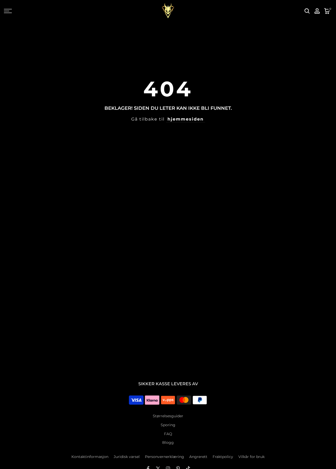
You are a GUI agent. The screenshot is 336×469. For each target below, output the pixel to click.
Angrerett (198, 456)
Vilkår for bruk (251, 456)
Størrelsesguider (168, 416)
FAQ (168, 433)
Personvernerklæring (164, 456)
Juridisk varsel (127, 456)
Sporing (168, 425)
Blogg (168, 442)
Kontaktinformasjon (89, 456)
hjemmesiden (185, 119)
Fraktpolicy (223, 456)
